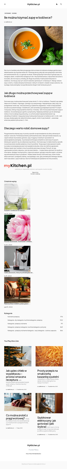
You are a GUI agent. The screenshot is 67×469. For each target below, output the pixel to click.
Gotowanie (8, 13)
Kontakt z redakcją (35, 174)
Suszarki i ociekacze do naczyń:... (15, 210)
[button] (5, 4)
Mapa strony (35, 172)
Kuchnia (14, 13)
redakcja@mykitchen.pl (39, 464)
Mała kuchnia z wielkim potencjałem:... (17, 304)
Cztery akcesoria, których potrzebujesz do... (19, 273)
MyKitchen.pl (33, 4)
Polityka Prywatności (33, 453)
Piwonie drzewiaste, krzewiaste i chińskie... (18, 241)
